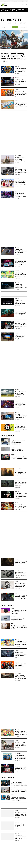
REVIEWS (15, 27)
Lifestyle (13, 454)
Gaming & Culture (12, 23)
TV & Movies (22, 23)
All (3, 23)
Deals (12, 608)
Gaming (3, 50)
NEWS (8, 27)
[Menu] (23, 4)
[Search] (26, 5)
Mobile (12, 447)
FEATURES (22, 27)
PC (11, 438)
